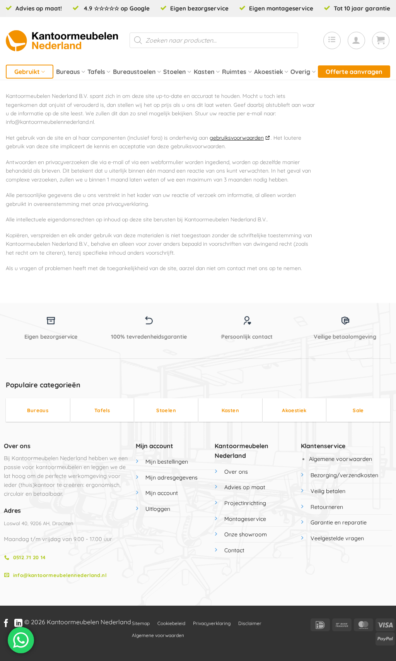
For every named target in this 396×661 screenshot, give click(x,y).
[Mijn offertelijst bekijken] (332, 40)
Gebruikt (27, 71)
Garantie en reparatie (339, 522)
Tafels (96, 71)
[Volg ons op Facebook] (6, 623)
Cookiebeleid (171, 623)
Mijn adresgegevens (171, 477)
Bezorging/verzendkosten (344, 475)
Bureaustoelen (134, 71)
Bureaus (68, 71)
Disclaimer (249, 623)
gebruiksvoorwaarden (237, 137)
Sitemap (141, 623)
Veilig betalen (328, 491)
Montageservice (245, 518)
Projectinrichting (245, 503)
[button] (356, 40)
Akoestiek (268, 71)
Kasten (204, 71)
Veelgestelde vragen (337, 538)
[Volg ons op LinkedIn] (18, 623)
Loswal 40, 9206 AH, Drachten (38, 523)
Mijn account (161, 493)
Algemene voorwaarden (340, 459)
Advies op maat (244, 487)
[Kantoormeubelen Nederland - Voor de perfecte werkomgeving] (62, 40)
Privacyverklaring (211, 623)
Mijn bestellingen (166, 461)
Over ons (236, 471)
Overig (300, 71)
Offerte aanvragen (354, 71)
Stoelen (174, 71)
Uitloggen (157, 508)
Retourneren (327, 506)
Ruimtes (234, 71)
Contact (234, 550)
